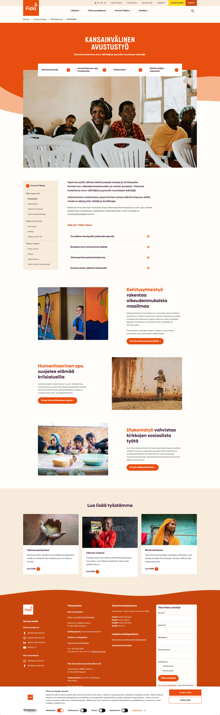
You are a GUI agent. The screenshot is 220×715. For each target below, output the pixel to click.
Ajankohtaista (116, 3)
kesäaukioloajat (98, 652)
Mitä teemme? (56, 19)
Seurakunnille (147, 3)
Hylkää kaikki (185, 700)
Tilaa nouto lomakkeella (78, 643)
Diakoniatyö (120, 70)
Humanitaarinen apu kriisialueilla (88, 70)
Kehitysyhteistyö (50, 70)
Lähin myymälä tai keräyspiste (80, 617)
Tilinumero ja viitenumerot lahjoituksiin (129, 640)
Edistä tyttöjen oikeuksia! (157, 70)
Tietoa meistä (32, 244)
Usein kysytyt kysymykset (39, 264)
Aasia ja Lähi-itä (35, 237)
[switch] (83, 710)
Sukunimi (161, 625)
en (101, 3)
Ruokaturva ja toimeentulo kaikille (88, 247)
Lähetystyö (32, 204)
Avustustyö (32, 199)
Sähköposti (162, 637)
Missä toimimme (34, 221)
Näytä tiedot (137, 710)
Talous (30, 254)
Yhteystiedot (132, 3)
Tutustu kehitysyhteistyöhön (144, 341)
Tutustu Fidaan (39, 19)
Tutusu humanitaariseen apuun (57, 400)
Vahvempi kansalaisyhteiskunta (87, 257)
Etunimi (161, 613)
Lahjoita (191, 3)
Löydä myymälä (177, 3)
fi (98, 3)
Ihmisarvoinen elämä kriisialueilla (88, 268)
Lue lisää (31, 569)
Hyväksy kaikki (185, 692)
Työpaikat (161, 3)
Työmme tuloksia (35, 209)
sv (104, 3)
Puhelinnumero (164, 650)
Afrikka (31, 232)
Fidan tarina (33, 249)
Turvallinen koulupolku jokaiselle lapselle (92, 236)
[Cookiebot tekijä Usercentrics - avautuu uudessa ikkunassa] (30, 710)
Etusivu (26, 19)
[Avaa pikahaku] (193, 11)
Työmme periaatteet (37, 214)
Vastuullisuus (33, 259)
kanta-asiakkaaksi (169, 685)
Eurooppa (32, 226)
